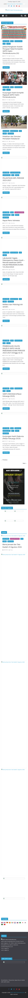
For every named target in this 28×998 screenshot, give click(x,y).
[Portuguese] (20, 922)
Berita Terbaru (6, 41)
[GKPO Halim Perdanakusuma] (3, 15)
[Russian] (18, 922)
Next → (25, 463)
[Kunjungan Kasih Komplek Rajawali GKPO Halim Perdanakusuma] (14, 78)
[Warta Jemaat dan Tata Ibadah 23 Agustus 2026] (14, 536)
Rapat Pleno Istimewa (11, 220)
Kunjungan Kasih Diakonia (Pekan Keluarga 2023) (13, 437)
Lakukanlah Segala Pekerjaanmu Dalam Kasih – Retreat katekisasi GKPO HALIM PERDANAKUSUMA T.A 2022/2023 (14, 262)
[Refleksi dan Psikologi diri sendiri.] (14, 290)
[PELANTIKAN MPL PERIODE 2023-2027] (14, 163)
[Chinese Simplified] (5, 924)
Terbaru (8, 43)
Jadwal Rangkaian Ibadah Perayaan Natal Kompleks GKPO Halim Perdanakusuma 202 (13, 49)
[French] (5, 922)
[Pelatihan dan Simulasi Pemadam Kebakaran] (14, 122)
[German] (7, 922)
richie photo (12, 56)
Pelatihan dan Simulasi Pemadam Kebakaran (12, 137)
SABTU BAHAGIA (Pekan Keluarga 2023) (12, 395)
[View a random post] (25, 15)
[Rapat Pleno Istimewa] (14, 203)
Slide (4, 43)
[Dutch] (15, 922)
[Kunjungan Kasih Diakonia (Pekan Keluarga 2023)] (14, 419)
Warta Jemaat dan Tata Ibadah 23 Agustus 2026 (12, 545)
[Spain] (10, 922)
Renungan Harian (18, 41)
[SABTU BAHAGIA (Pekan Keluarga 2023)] (14, 379)
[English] (2, 922)
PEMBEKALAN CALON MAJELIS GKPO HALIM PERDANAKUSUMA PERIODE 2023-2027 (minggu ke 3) (14, 349)
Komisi (12, 41)
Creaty (11, 549)
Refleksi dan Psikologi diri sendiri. (13, 305)
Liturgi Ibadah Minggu (19, 212)
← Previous (4, 460)
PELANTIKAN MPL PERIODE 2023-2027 (13, 179)
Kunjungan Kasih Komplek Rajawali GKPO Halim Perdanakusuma (13, 94)
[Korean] (25, 922)
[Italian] (12, 922)
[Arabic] (2, 924)
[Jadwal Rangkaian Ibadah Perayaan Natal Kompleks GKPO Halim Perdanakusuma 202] (14, 32)
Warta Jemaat (10, 133)
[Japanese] (23, 922)
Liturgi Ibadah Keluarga (15, 172)
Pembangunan (18, 428)
